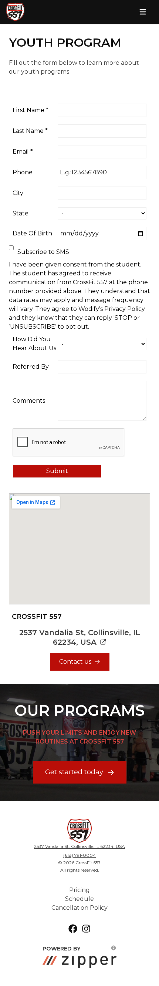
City (18, 193)
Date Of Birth (32, 233)
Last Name (30, 130)
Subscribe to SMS (43, 251)
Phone (23, 172)
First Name (30, 110)
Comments (29, 400)
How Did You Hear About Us (34, 344)
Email (23, 151)
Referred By (31, 366)
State (20, 213)
